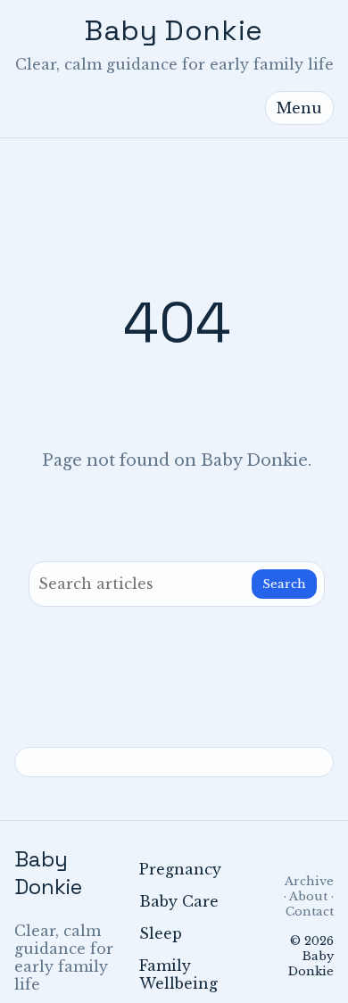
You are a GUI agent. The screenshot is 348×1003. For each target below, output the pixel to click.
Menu (299, 108)
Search (284, 584)
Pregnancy (180, 869)
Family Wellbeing (178, 974)
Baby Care (179, 901)
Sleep (160, 933)
